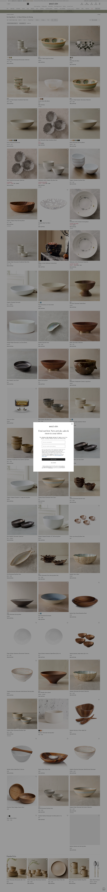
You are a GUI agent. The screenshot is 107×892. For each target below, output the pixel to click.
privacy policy (50, 467)
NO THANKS (53, 462)
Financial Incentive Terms (47, 466)
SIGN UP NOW (53, 459)
